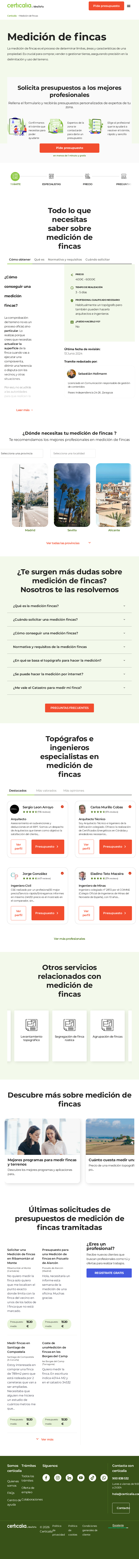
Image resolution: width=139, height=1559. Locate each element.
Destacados (17, 790)
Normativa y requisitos (65, 259)
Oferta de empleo (28, 1490)
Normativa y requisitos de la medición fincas (50, 647)
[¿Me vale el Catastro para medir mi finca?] (124, 688)
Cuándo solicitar (97, 259)
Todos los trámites (28, 1478)
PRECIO (87, 184)
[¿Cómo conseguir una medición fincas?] (124, 633)
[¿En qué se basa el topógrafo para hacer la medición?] (124, 661)
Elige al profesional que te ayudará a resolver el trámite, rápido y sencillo (119, 128)
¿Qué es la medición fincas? (36, 606)
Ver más (47, 1439)
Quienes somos (13, 1483)
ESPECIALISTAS (51, 184)
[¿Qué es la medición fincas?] (124, 606)
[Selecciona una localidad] (73, 453)
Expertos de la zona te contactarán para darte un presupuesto (75, 128)
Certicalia (11, 15)
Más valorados (46, 790)
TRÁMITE (15, 184)
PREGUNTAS (124, 184)
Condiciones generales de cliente (89, 1530)
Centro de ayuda (14, 1502)
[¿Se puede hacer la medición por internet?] (124, 674)
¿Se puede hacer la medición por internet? (48, 674)
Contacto (123, 1508)
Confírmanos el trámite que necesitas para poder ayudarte (37, 128)
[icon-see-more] (32, 410)
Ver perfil (18, 846)
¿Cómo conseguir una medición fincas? (45, 633)
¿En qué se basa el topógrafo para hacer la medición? (57, 661)
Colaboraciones (32, 1499)
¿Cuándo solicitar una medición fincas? (45, 620)
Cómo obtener (20, 259)
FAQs (10, 1493)
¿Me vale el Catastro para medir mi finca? (47, 688)
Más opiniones (73, 790)
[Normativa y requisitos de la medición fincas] (124, 647)
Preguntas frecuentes (69, 708)
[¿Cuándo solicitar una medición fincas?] (124, 620)
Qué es (39, 259)
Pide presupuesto (106, 6)
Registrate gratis (109, 1273)
